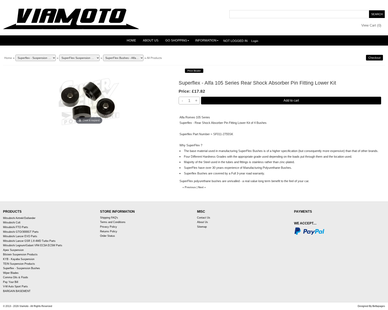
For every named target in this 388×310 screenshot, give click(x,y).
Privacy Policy (108, 226)
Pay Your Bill (10, 281)
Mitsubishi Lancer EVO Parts (20, 236)
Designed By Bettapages (371, 306)
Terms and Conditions (112, 222)
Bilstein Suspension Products (20, 254)
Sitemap (202, 226)
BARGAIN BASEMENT (17, 291)
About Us (150, 40)
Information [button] (205, 40)
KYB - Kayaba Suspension (18, 259)
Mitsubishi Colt (11, 222)
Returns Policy (108, 231)
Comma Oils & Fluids (15, 277)
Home (131, 40)
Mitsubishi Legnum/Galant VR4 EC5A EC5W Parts (32, 245)
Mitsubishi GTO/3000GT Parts (21, 231)
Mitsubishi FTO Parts (15, 227)
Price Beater (194, 70)
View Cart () (371, 25)
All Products (154, 57)
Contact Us (203, 217)
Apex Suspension (13, 250)
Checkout (374, 57)
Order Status (107, 235)
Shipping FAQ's (109, 217)
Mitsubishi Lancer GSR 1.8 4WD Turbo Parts (29, 240)
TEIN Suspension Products (19, 263)
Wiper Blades (11, 272)
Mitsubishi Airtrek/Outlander (19, 218)
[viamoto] (71, 17)
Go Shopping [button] (176, 40)
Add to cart (291, 100)
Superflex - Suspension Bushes (21, 268)
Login (254, 40)
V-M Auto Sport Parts (15, 286)
